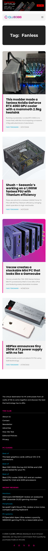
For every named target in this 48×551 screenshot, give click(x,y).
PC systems (7, 514)
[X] (24, 545)
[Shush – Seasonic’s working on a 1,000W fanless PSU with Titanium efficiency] (24, 158)
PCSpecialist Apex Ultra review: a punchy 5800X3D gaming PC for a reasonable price (22, 518)
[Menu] (42, 17)
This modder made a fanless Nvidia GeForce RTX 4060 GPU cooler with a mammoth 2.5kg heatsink (23, 106)
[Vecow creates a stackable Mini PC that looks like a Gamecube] (24, 240)
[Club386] (13, 17)
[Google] (34, 545)
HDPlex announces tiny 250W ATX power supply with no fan (24, 349)
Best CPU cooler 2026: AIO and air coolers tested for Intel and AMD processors (21, 478)
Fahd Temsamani (12, 127)
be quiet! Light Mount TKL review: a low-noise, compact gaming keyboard (23, 508)
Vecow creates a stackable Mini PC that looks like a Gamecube (23, 270)
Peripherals (7, 504)
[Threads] (29, 545)
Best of (5, 453)
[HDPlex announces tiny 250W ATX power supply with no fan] (24, 319)
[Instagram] (19, 545)
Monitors (6, 493)
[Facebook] (14, 545)
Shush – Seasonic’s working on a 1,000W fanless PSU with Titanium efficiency (21, 190)
